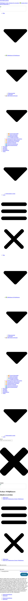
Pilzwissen (10, 94)
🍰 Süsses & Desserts (13, 135)
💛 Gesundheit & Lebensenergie (12, 140)
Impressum (5, 595)
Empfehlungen (6, 150)
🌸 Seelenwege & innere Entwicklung (13, 138)
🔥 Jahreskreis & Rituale (10, 142)
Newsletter (5, 146)
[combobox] (6, 440)
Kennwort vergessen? (24, 571)
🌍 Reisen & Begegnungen (11, 145)
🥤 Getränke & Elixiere (13, 137)
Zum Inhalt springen (4, 0)
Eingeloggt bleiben (5, 571)
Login (4, 194)
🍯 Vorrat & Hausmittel (13, 133)
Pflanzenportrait (11, 93)
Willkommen (5, 497)
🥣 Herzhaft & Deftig (13, 136)
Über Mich (5, 149)
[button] (14, 225)
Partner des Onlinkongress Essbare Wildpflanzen (13, 498)
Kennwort (2, 569)
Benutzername (3, 565)
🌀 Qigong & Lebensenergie (11, 144)
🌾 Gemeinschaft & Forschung (12, 141)
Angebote (5, 147)
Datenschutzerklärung (7, 594)
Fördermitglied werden (10, 193)
